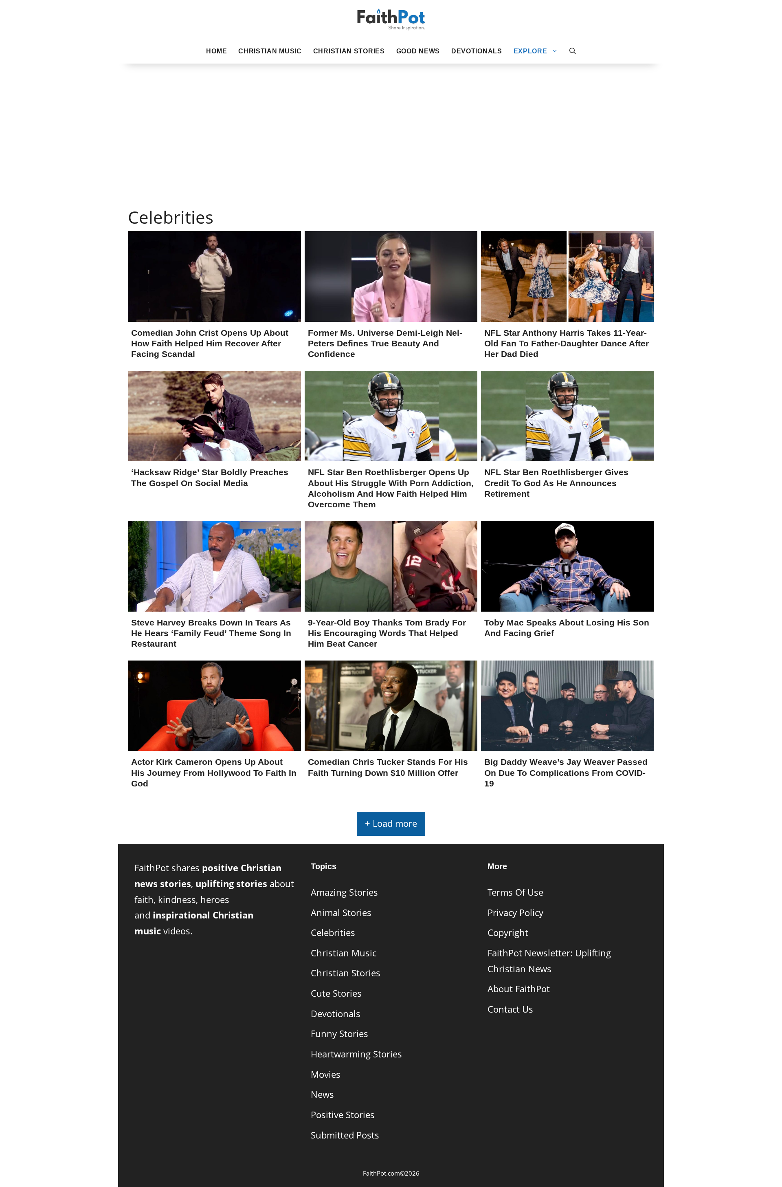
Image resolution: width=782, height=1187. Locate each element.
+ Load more (391, 823)
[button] (573, 51)
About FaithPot (519, 989)
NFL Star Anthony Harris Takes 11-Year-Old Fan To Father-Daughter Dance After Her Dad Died (566, 343)
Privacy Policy (515, 912)
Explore (530, 51)
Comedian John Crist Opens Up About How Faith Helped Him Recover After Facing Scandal (209, 343)
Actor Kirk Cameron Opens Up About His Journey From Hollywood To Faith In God (214, 772)
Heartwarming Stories (356, 1054)
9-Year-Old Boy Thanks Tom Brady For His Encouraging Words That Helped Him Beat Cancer (387, 633)
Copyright (508, 932)
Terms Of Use (515, 892)
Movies (325, 1074)
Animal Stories (341, 912)
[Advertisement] (391, 123)
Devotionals (476, 51)
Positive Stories (343, 1115)
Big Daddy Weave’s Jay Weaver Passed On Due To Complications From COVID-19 (566, 772)
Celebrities (333, 932)
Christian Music (270, 51)
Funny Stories (339, 1033)
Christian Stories (349, 51)
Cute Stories (336, 993)
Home (216, 51)
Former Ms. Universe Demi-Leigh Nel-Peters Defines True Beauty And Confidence (385, 343)
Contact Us (510, 1009)
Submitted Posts (345, 1135)
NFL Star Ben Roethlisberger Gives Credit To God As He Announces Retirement (556, 482)
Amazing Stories (344, 892)
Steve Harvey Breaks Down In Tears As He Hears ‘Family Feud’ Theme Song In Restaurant (211, 633)
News (322, 1094)
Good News (418, 51)
